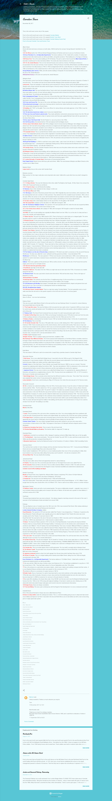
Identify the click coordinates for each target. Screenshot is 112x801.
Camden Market (54, 35)
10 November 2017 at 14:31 (36, 705)
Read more (86, 748)
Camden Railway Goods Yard (58, 39)
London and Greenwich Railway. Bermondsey (36, 772)
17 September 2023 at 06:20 (36, 717)
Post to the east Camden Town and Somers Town (36, 41)
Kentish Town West (55, 37)
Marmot (31, 697)
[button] (88, 18)
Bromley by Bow (27, 734)
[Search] (91, 4)
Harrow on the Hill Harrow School (33, 753)
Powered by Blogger (57, 793)
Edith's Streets (28, 4)
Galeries (59, 796)
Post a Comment (29, 721)
